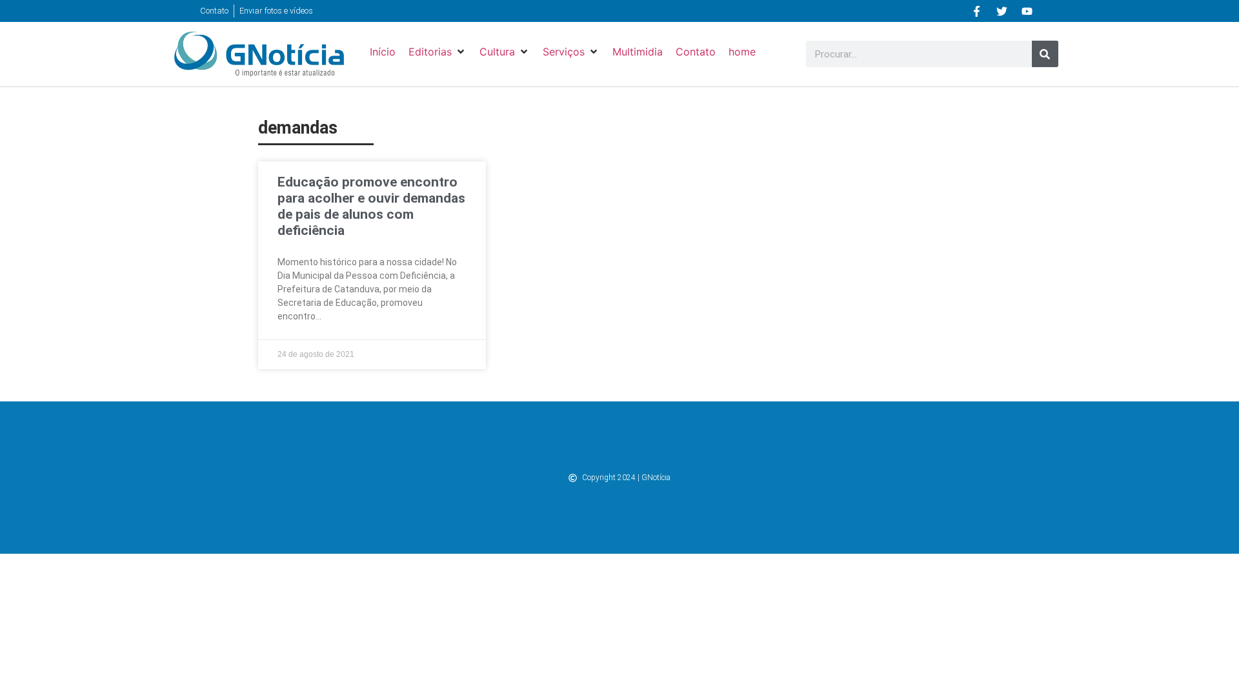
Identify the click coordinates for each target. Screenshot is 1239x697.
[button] (437, 52)
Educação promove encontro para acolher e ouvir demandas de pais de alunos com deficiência (371, 206)
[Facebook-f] (977, 11)
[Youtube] (1027, 11)
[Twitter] (1002, 11)
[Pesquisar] (1045, 54)
